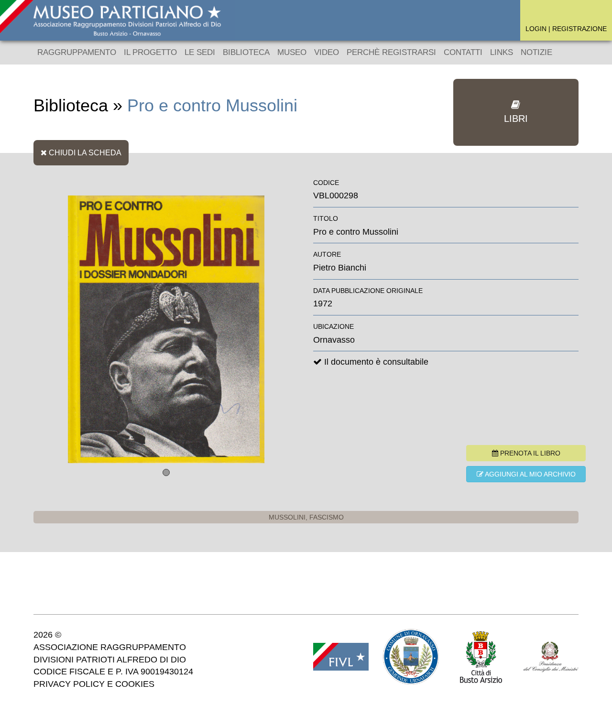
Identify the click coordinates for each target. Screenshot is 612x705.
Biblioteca (246, 52)
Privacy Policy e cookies (93, 684)
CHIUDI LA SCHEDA (84, 152)
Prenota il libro (529, 453)
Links (501, 52)
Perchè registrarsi (391, 52)
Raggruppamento (76, 52)
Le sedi (200, 52)
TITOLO (325, 218)
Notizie (536, 52)
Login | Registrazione (566, 29)
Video (326, 52)
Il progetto (150, 52)
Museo (291, 52)
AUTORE (327, 254)
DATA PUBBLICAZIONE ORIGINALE (368, 290)
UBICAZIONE (333, 326)
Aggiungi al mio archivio (529, 474)
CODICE (326, 182)
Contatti (463, 52)
